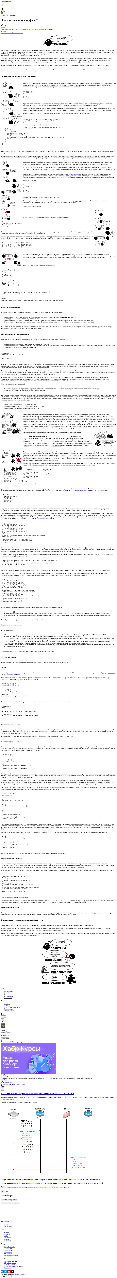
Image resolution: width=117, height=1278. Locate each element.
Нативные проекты (10, 1264)
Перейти (3, 1080)
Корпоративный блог (11, 1261)
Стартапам (7, 1268)
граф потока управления (45, 518)
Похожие (14, 1199)
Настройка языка (6, 1274)
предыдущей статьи (108, 673)
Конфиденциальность (11, 1255)
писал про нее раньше (74, 174)
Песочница (7, 1241)
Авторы (6, 1239)
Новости (7, 1234)
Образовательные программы (13, 1266)
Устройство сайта (9, 1247)
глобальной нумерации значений (83, 490)
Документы (8, 1252)
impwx (3, 15)
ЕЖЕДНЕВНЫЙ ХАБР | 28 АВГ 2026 (13, 1084)
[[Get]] (109, 108)
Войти (6, 1225)
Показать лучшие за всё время (10, 1203)
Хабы (6, 1236)
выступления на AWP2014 (11, 674)
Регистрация (8, 1226)
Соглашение (8, 1253)
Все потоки (7, 1)
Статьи (6, 1232)
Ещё (6, 1191)
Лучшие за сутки (6, 1199)
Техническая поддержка (19, 1274)
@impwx (8, 1032)
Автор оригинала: (12, 33)
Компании (7, 1237)
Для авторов (8, 1248)
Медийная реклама (10, 1263)
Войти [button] (3, 11)
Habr (10, 1276)
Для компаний (8, 1250)
